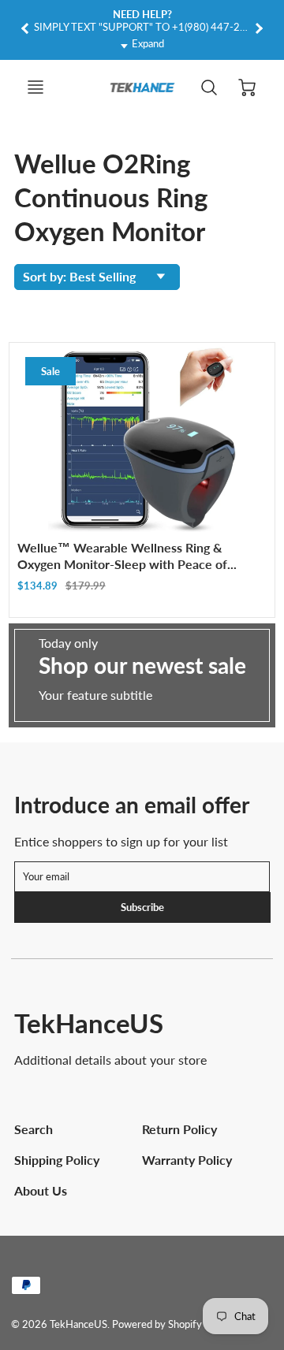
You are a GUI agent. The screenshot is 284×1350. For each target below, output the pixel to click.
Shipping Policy (56, 1159)
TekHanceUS (88, 1023)
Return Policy (179, 1128)
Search (33, 1128)
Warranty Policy (187, 1159)
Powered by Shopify (157, 1324)
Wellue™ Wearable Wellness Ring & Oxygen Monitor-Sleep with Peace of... (127, 555)
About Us (40, 1190)
